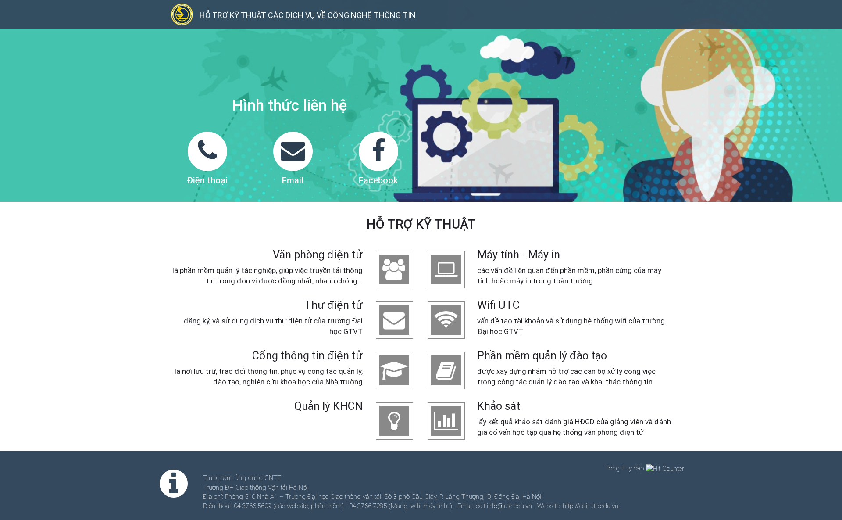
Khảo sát (498, 406)
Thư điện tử (333, 305)
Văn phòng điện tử (318, 254)
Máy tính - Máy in (518, 254)
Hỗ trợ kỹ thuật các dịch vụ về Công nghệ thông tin (308, 15)
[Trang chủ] (185, 14)
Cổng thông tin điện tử (307, 355)
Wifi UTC (498, 305)
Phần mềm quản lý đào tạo (542, 355)
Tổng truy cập (625, 468)
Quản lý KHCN (328, 406)
